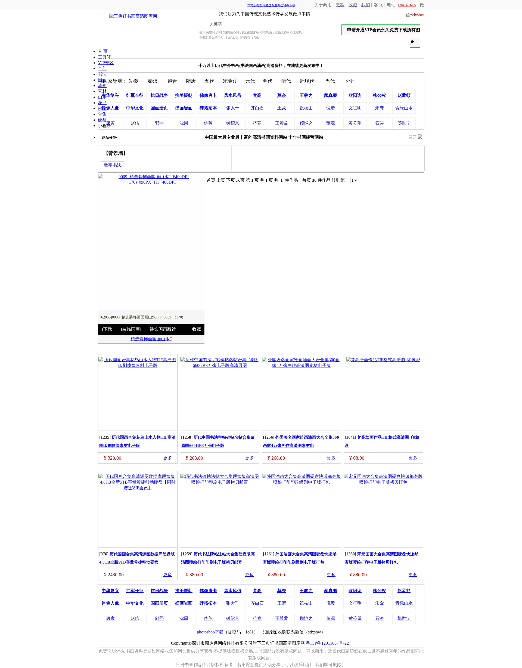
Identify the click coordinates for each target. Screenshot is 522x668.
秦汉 (153, 81)
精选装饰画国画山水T (151, 338)
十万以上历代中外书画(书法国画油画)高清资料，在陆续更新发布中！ (261, 65)
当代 (330, 81)
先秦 (133, 81)
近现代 (307, 81)
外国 (351, 81)
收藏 (196, 329)
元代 (250, 81)
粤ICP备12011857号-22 (327, 643)
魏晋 (172, 81)
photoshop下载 (210, 632)
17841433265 (407, 5)
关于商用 (323, 4)
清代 (286, 81)
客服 (378, 4)
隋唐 (191, 81)
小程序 (104, 125)
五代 (209, 81)
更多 (167, 458)
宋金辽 (230, 81)
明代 (267, 81)
